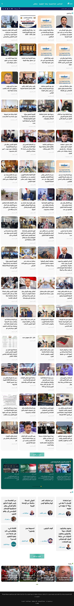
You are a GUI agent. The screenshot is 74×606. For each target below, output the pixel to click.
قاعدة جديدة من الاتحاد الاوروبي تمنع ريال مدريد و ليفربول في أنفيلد (10, 577)
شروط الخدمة (28, 601)
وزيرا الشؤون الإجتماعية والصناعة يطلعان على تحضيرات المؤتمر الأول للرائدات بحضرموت (48, 205)
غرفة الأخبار (6, 544)
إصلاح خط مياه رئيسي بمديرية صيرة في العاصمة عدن (65, 233)
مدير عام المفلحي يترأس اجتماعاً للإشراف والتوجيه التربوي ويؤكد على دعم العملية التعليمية (47, 177)
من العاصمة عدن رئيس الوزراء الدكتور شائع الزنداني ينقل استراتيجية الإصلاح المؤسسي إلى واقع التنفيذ (9, 507)
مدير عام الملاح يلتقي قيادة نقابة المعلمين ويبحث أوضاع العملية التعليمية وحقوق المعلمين (64, 294)
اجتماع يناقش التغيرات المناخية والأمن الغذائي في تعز (10, 438)
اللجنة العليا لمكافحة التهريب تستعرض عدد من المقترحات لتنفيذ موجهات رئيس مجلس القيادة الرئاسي (28, 177)
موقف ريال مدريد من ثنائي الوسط (47, 578)
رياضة (46, 3)
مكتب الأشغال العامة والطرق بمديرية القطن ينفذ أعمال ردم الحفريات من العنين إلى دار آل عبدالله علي (9, 205)
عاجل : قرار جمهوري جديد (28, 337)
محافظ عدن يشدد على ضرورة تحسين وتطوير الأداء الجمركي (28, 263)
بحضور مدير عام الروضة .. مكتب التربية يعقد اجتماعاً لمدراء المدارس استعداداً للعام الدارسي (65, 322)
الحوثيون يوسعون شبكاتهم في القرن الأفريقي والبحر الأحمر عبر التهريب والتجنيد (65, 438)
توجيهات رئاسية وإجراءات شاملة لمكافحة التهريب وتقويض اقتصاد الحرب (47, 321)
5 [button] (36, 486)
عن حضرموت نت (49, 601)
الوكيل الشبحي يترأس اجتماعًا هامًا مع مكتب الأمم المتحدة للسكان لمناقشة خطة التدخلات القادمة (9, 294)
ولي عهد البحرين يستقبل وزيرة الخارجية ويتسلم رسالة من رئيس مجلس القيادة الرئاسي (46, 89)
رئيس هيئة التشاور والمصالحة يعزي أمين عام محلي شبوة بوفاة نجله (47, 60)
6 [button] (35, 486)
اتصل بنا (23, 601)
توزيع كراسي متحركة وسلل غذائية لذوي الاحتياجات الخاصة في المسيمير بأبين (47, 410)
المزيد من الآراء (37, 556)
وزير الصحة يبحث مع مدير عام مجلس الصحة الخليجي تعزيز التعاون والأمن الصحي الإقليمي (65, 177)
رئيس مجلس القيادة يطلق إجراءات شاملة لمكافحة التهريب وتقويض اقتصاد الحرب (47, 352)
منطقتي (35, 3)
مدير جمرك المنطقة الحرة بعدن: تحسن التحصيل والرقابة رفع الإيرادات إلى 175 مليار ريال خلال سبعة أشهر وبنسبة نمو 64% (47, 381)
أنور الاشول (25, 541)
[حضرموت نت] (70, 3)
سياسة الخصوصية (41, 601)
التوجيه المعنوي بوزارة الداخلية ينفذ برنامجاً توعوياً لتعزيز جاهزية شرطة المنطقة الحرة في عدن (9, 264)
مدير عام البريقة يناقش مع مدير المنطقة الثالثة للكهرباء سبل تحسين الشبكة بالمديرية (10, 380)
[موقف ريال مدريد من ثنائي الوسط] (46, 574)
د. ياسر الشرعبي (6, 519)
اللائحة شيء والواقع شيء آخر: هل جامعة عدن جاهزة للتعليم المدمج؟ (10, 533)
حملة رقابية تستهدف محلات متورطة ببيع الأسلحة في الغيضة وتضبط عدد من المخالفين (46, 33)
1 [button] (37, 584)
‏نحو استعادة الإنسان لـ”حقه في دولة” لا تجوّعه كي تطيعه (65, 504)
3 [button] (38, 486)
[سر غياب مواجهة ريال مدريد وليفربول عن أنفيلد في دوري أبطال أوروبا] (28, 574)
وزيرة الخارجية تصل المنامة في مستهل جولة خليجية (28, 59)
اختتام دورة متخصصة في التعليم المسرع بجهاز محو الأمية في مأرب (10, 233)
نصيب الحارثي (61, 547)
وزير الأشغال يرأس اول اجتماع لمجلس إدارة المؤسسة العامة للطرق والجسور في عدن (66, 205)
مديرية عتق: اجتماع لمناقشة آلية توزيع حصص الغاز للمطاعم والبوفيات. (46, 116)
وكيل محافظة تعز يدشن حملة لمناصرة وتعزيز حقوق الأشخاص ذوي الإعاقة (65, 88)
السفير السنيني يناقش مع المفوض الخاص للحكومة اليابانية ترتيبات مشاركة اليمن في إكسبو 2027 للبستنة (64, 411)
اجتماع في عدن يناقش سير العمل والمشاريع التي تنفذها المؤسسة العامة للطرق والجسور (46, 234)
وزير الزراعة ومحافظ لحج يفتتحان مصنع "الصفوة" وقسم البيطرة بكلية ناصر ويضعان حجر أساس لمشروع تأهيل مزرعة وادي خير (10, 323)
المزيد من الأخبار (37, 454)
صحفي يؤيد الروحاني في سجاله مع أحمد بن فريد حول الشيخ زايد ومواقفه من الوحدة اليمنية (64, 33)
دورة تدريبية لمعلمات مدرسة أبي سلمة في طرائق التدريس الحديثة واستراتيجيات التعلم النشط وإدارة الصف (46, 440)
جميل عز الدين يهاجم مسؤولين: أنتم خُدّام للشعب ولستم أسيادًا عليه (10, 88)
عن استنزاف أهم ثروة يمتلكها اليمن (47, 501)
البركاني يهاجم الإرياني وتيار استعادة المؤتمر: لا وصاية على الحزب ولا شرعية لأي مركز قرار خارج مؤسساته (28, 294)
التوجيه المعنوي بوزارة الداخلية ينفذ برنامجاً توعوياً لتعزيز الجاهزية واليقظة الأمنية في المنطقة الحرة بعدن (28, 118)
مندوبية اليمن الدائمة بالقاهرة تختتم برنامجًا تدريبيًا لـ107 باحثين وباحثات (46, 146)
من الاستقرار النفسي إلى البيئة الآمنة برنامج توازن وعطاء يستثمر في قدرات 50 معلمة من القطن (28, 147)
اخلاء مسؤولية (34, 601)
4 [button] (37, 486)
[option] (63, 472)
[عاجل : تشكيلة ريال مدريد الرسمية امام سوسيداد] (64, 574)
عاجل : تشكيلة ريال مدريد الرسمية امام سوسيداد (64, 578)
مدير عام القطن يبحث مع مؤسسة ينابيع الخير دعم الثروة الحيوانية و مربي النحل (10, 176)
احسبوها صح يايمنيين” (30, 529)
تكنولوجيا (41, 3)
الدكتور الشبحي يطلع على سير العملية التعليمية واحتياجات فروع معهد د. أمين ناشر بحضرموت (9, 147)
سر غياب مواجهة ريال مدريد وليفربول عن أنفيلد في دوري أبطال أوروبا (28, 577)
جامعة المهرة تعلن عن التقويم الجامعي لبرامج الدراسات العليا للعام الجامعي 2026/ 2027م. (9, 352)
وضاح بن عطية (43, 541)
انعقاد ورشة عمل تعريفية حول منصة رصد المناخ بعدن (9, 115)
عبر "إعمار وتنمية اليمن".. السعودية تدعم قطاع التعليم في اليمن (11, 477)
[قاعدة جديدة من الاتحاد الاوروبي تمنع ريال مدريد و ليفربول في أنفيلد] (10, 574)
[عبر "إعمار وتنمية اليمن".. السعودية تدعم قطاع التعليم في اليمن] (11, 468)
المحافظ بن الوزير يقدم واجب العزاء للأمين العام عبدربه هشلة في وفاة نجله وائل (65, 380)
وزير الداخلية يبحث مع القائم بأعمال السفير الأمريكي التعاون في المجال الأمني (65, 116)
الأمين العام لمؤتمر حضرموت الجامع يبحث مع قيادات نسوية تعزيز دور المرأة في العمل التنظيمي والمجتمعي (9, 33)
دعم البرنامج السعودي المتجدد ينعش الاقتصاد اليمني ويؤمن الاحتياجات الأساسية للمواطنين (29, 477)
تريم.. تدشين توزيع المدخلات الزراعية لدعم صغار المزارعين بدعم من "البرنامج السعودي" (45, 477)
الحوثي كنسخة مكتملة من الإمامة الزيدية (28, 503)
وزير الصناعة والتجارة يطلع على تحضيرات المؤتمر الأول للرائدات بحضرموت (28, 410)
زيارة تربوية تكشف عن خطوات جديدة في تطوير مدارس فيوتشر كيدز (10, 60)
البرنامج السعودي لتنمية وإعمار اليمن (60, 461)
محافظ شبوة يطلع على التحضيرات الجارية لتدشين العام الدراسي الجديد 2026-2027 (65, 61)
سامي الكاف (61, 514)
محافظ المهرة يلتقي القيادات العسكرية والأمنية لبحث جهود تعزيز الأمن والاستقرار (28, 379)
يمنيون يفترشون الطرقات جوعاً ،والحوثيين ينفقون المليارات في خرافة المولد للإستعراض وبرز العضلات (64, 534)
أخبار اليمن (59, 3)
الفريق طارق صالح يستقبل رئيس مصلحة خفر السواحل (47, 292)
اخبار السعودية (52, 3)
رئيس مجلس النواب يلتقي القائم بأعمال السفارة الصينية (27, 87)
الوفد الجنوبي (48, 527)
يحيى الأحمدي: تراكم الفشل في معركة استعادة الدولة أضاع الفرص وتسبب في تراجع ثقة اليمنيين (28, 439)
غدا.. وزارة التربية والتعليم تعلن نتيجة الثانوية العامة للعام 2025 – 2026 (28, 32)
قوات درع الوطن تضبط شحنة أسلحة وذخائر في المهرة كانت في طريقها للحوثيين (66, 352)
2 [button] (36, 584)
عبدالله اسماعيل (24, 513)
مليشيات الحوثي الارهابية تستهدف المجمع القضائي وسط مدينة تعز (47, 263)
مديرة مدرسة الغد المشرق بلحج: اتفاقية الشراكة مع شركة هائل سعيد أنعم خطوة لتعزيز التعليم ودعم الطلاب (9, 411)
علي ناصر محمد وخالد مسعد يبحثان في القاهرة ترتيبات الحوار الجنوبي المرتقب (28, 321)
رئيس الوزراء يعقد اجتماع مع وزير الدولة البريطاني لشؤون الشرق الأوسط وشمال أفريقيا (28, 205)
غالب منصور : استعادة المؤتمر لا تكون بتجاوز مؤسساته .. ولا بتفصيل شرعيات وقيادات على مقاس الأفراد (64, 148)
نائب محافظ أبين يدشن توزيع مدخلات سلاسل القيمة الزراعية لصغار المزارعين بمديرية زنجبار (64, 477)
